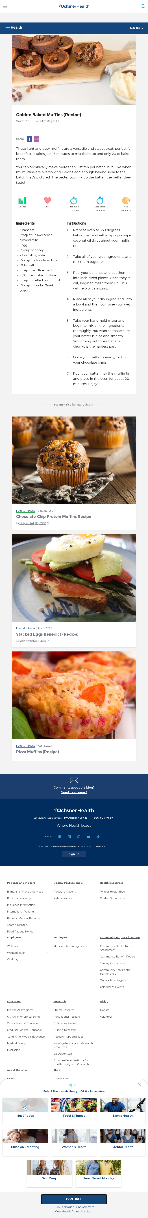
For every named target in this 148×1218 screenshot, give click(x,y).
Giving (104, 1001)
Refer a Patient (63, 898)
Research (59, 1001)
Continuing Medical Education (26, 1036)
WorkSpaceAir (16, 952)
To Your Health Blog (112, 891)
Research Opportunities (68, 1036)
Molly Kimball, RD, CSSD (32, 523)
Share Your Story (17, 925)
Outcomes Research (66, 1023)
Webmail (12, 946)
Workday (12, 959)
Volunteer (106, 1016)
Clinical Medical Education (23, 1023)
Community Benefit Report (117, 956)
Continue (74, 1199)
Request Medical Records (23, 918)
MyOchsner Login (75, 817)
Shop (56, 1069)
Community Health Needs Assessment (116, 948)
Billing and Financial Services (25, 891)
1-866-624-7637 (102, 817)
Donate (105, 1010)
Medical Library (16, 1043)
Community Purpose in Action (120, 937)
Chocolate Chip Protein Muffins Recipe (53, 516)
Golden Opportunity (112, 898)
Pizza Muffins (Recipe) (37, 751)
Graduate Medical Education (25, 1030)
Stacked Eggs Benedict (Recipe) (47, 634)
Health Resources (111, 882)
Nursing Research (64, 1030)
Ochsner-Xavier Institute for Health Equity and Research (71, 1062)
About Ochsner (17, 1069)
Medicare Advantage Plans (70, 946)
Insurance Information (21, 905)
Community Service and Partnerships (115, 971)
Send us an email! (74, 792)
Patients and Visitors (21, 882)
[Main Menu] (5, 6)
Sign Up (77, 854)
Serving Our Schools (112, 963)
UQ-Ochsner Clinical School (24, 1016)
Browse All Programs (20, 1010)
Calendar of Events (112, 987)
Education (14, 1001)
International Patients (20, 911)
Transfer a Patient (64, 891)
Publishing (13, 1050)
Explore (135, 28)
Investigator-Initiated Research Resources (73, 1045)
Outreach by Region (113, 980)
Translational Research (67, 1016)
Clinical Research (64, 1010)
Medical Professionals (68, 882)
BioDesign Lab (62, 1053)
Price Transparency (19, 898)
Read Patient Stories (20, 931)
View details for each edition (74, 1211)
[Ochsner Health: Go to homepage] (74, 5)
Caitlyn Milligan (46, 121)
